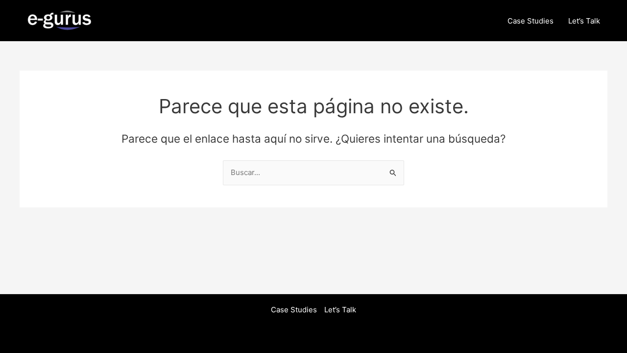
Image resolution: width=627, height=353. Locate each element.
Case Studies (530, 20)
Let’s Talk (584, 20)
